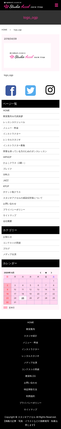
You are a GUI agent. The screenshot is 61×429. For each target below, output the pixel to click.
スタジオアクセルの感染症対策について (23, 198)
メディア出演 (9, 254)
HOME (4, 30)
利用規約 (30, 396)
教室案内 (30, 329)
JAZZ (6, 180)
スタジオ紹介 (30, 335)
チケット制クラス (12, 192)
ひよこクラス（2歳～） (14, 162)
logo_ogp (8, 75)
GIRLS (6, 174)
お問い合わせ (9, 203)
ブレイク (7, 168)
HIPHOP (7, 157)
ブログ (6, 248)
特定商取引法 (30, 389)
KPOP (6, 186)
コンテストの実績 (12, 242)
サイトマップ (9, 215)
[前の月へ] (38, 273)
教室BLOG (30, 376)
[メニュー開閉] (56, 5)
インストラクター (12, 133)
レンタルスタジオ (12, 139)
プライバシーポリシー (14, 209)
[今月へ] (46, 273)
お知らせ (7, 236)
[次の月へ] (53, 273)
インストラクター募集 (14, 145)
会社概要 (7, 221)
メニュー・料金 (10, 128)
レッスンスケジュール (14, 122)
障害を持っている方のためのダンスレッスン (25, 151)
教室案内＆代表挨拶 (13, 116)
